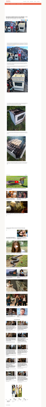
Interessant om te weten (16, 19)
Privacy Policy (24, 1)
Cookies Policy (31, 1)
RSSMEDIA (8, 1)
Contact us (38, 1)
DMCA (28, 1)
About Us (35, 1)
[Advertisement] (23, 10)
